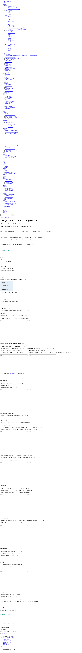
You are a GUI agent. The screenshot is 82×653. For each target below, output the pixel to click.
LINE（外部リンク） (9, 157)
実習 (6, 77)
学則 (9, 19)
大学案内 (10, 45)
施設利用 (10, 41)
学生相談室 (10, 39)
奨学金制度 (7, 108)
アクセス (10, 43)
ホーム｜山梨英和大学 (7, 1)
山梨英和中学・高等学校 (10, 203)
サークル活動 (8, 96)
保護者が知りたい (11, 124)
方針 (9, 11)
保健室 (9, 38)
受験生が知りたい (11, 125)
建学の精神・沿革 (11, 6)
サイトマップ (6, 644)
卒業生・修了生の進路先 (10, 116)
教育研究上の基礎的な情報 (11, 130)
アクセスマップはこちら (5, 566)
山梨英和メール (8, 181)
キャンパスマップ (11, 31)
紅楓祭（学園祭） (9, 97)
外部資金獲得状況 (11, 26)
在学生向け (10, 50)
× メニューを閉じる (4, 217)
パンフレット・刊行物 (10, 44)
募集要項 (10, 46)
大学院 (4, 73)
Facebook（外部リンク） (10, 158)
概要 (6, 15)
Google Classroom (8, 183)
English (6, 167)
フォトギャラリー (9, 98)
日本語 (6, 166)
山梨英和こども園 (9, 204)
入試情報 (5, 120)
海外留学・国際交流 (9, 101)
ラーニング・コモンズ (12, 35)
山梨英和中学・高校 (7, 640)
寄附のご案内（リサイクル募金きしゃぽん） (17, 29)
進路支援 (7, 113)
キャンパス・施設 (9, 30)
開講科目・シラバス (9, 59)
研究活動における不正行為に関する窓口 (16, 28)
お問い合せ (2, 646)
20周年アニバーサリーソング (14, 9)
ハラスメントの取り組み (10, 133)
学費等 (6, 63)
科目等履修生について (10, 65)
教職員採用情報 (11, 21)
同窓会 (9, 24)
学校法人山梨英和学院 (10, 201)
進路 (6, 87)
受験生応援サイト (9, 122)
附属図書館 (10, 34)
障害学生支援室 (11, 40)
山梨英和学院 (6, 639)
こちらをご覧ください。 (14, 555)
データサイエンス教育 (10, 57)
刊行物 (9, 48)
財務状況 (10, 14)
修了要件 (7, 81)
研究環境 (7, 82)
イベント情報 (10, 127)
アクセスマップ (8, 151)
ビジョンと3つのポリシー (13, 7)
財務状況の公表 (11, 25)
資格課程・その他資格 (10, 68)
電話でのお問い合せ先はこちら (7, 637)
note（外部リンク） (9, 155)
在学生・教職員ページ (10, 179)
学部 (4, 53)
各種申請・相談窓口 (9, 110)
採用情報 (5, 643)
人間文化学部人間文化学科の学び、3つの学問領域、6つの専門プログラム (21, 55)
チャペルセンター (11, 33)
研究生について (8, 67)
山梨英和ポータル (9, 182)
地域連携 (7, 99)
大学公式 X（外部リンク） (11, 156)
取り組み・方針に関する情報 (11, 132)
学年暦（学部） (8, 70)
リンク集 (7, 118)
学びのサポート (8, 62)
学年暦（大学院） (9, 91)
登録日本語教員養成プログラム (12, 58)
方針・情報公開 (8, 10)
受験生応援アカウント (10, 173)
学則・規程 (7, 72)
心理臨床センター (11, 36)
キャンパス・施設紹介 (10, 107)
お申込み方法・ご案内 (10, 149)
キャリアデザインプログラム (11, 117)
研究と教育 (7, 54)
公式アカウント (9, 172)
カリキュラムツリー (9, 60)
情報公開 (10, 12)
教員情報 (10, 16)
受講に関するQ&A (9, 150)
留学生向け (10, 51)
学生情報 (10, 20)
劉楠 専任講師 (13, 373)
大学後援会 (10, 22)
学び (6, 75)
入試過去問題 (8, 64)
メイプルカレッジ (9, 147)
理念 (6, 5)
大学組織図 (10, 17)
